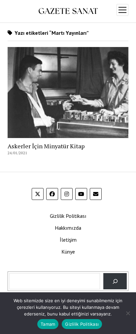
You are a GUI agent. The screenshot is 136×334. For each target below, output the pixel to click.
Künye (68, 251)
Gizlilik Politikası (68, 216)
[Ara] (115, 281)
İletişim (68, 239)
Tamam (48, 324)
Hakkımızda (68, 227)
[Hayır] (127, 313)
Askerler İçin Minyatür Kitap (46, 146)
